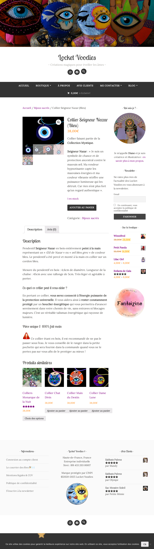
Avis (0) (51, 229)
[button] (83, 71)
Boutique (42, 85)
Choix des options (34, 418)
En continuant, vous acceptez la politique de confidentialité (125, 208)
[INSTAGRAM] (70, 522)
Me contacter (110, 85)
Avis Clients (85, 85)
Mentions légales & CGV (19, 475)
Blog (131, 85)
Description (34, 229)
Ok (144, 544)
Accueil (24, 85)
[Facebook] (77, 72)
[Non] (150, 544)
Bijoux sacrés (41, 108)
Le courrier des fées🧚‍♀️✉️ (20, 467)
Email (116, 194)
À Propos (64, 85)
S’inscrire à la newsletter (20, 490)
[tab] (35, 229)
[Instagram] (70, 72)
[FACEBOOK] (77, 522)
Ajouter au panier (82, 207)
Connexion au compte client (22, 459)
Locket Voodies (77, 57)
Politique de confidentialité (21, 483)
